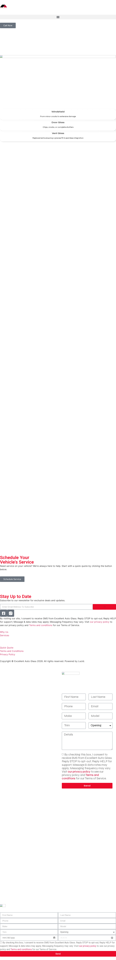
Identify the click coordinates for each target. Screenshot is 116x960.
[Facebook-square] (3, 613)
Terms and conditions (40, 625)
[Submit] (104, 607)
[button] (58, 17)
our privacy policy (99, 621)
